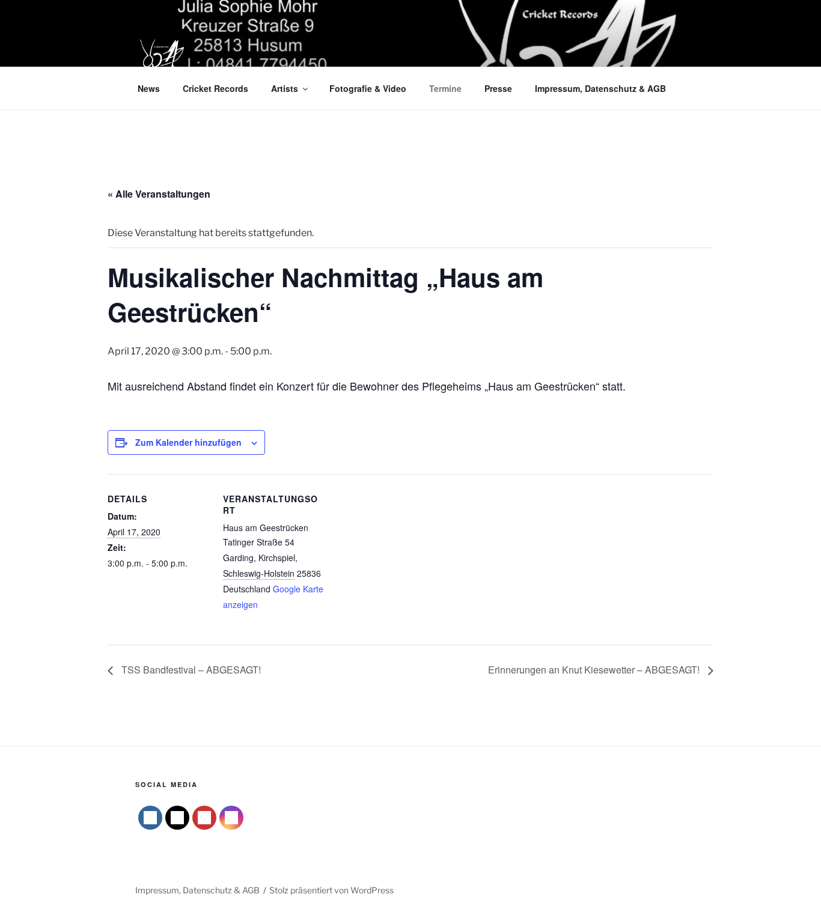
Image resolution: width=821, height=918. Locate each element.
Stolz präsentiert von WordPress (331, 890)
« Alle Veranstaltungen (159, 194)
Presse (498, 88)
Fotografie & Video (367, 88)
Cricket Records (215, 88)
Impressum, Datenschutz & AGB (600, 88)
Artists (284, 88)
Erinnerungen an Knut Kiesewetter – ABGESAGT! (595, 669)
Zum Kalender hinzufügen (188, 442)
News (149, 88)
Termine (445, 88)
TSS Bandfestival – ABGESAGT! (190, 669)
